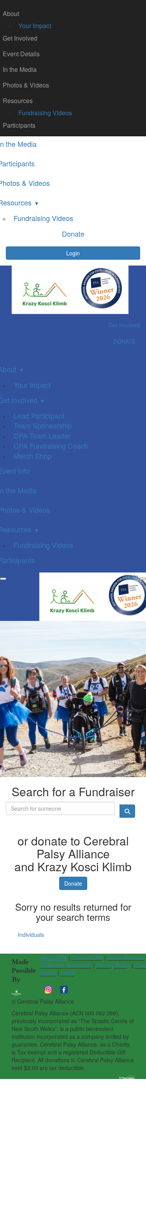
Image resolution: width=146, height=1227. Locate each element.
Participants (19, 125)
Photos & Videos (26, 84)
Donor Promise (125, 957)
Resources (18, 100)
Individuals (31, 934)
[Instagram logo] (48, 989)
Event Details (21, 53)
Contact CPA (87, 957)
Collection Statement (65, 965)
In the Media (20, 69)
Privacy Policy (113, 965)
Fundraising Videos (45, 112)
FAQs (67, 973)
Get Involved (20, 38)
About (11, 13)
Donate (73, 883)
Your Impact (34, 25)
